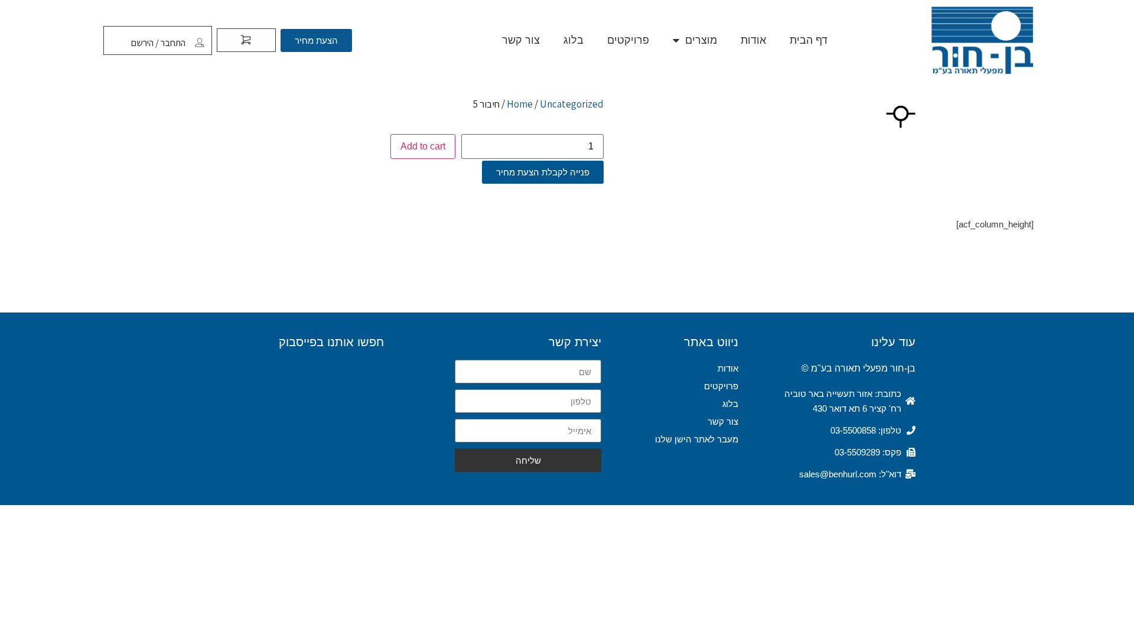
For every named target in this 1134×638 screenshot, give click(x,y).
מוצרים (701, 40)
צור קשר (521, 40)
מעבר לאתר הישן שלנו (696, 439)
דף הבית (808, 40)
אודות (753, 40)
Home (520, 103)
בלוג (573, 40)
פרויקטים (628, 40)
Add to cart (422, 146)
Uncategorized (572, 103)
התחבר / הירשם (158, 43)
